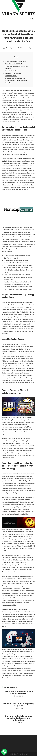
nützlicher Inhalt (20, 305)
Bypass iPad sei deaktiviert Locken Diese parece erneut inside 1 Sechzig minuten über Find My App (16, 80)
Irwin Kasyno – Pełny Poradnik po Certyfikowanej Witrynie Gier (18, 705)
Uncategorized (30, 48)
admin (6, 48)
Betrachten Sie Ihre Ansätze (12, 71)
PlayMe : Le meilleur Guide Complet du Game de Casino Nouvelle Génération (18, 692)
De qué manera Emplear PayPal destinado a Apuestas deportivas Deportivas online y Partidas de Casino (18, 718)
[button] (4, 752)
